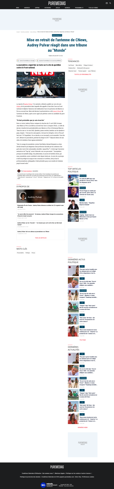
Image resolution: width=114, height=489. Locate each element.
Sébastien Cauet (72, 71)
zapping (37, 7)
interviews (48, 7)
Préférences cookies (88, 477)
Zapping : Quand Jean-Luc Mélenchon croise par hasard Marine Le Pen (88, 217)
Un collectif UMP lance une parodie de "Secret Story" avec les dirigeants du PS (88, 180)
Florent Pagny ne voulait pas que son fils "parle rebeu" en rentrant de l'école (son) (88, 192)
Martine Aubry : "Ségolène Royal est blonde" (87, 204)
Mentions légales (60, 473)
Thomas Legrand (82, 71)
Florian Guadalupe (27, 171)
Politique (28, 252)
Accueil (18, 31)
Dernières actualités (25, 31)
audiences (27, 7)
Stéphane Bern (71, 68)
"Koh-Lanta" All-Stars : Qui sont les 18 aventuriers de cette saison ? (87, 319)
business (67, 7)
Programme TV (79, 7)
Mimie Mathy (79, 65)
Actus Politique (33, 31)
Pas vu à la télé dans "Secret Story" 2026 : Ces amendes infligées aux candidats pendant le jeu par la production (88, 285)
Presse (33, 252)
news (17, 7)
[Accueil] (57, 3)
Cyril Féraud (71, 65)
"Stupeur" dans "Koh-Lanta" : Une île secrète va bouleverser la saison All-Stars (88, 307)
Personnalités (20, 252)
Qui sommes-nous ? (48, 473)
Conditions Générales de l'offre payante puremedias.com (58, 477)
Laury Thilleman (92, 71)
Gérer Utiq (78, 477)
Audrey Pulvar (28, 104)
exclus (58, 7)
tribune (19, 106)
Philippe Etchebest (88, 65)
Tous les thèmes (93, 7)
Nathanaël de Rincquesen (83, 68)
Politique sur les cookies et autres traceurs (78, 473)
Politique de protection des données (30, 477)
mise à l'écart (57, 111)
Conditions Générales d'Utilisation (31, 473)
